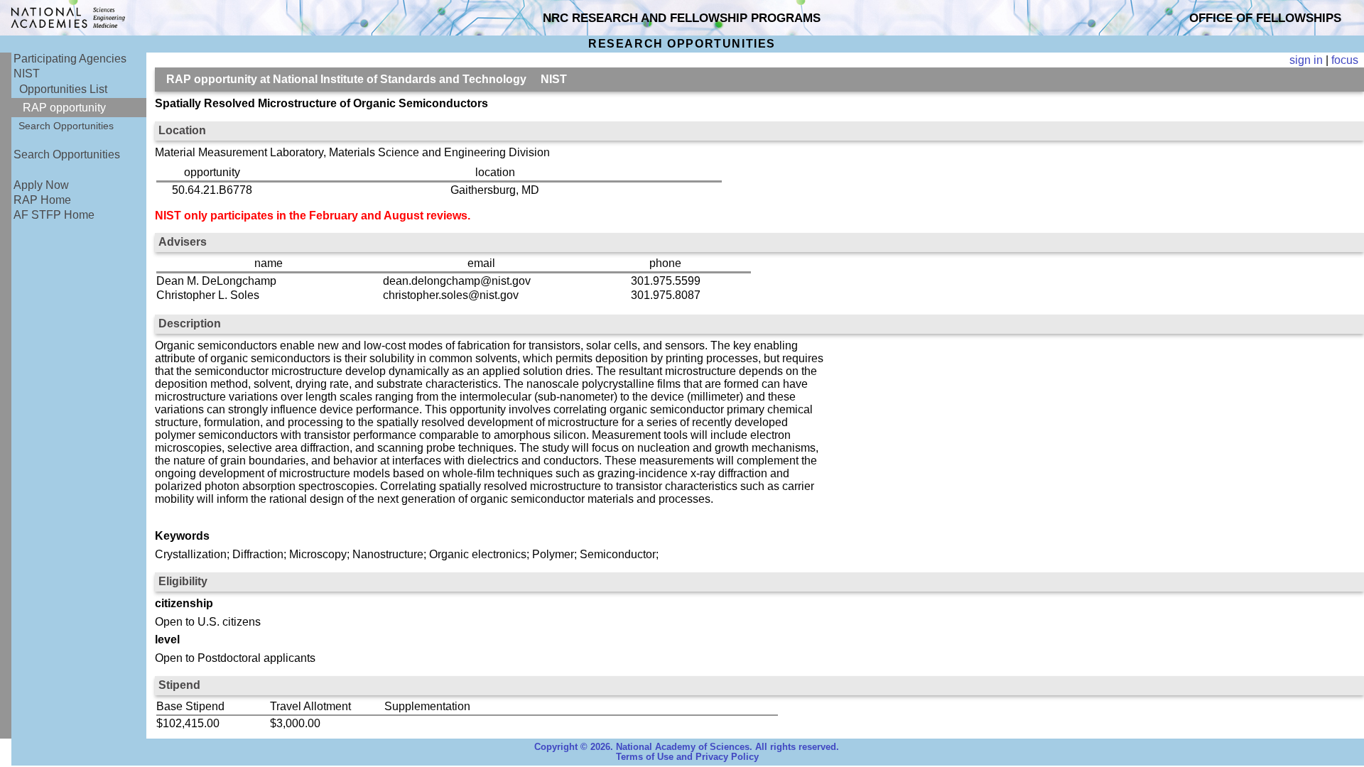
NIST (26, 73)
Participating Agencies (69, 59)
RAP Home (42, 200)
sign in (1306, 60)
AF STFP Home (53, 215)
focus (1344, 60)
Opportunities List (63, 89)
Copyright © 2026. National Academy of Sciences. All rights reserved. (686, 747)
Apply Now (41, 185)
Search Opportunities (66, 125)
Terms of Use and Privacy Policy (687, 757)
